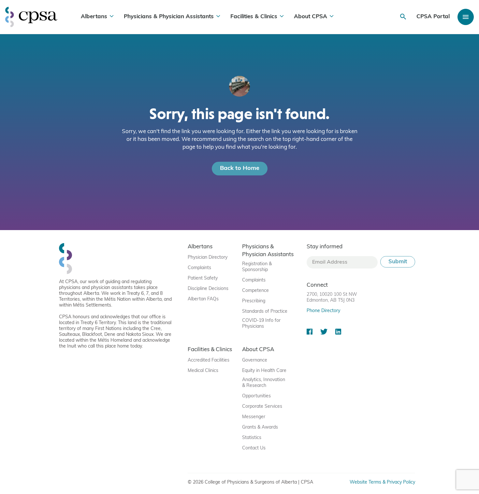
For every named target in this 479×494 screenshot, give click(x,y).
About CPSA (310, 17)
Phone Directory (323, 311)
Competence (255, 290)
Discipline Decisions (208, 288)
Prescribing (253, 301)
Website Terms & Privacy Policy (382, 482)
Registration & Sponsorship (257, 267)
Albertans (94, 17)
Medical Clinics (203, 370)
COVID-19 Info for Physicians (261, 323)
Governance (254, 360)
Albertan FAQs (203, 299)
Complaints (199, 268)
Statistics (251, 437)
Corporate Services (262, 406)
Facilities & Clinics (253, 17)
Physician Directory (207, 257)
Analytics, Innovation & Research (263, 382)
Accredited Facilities (208, 360)
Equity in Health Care (264, 370)
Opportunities (256, 396)
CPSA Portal (433, 17)
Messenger (253, 417)
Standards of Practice (264, 311)
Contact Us (254, 448)
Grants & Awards (260, 427)
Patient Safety (203, 278)
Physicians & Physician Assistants (169, 17)
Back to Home (239, 169)
